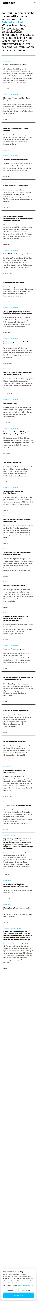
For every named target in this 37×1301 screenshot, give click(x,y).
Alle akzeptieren (18, 1295)
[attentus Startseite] (9, 3)
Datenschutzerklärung (26, 1285)
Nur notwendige (26, 1290)
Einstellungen (10, 1290)
